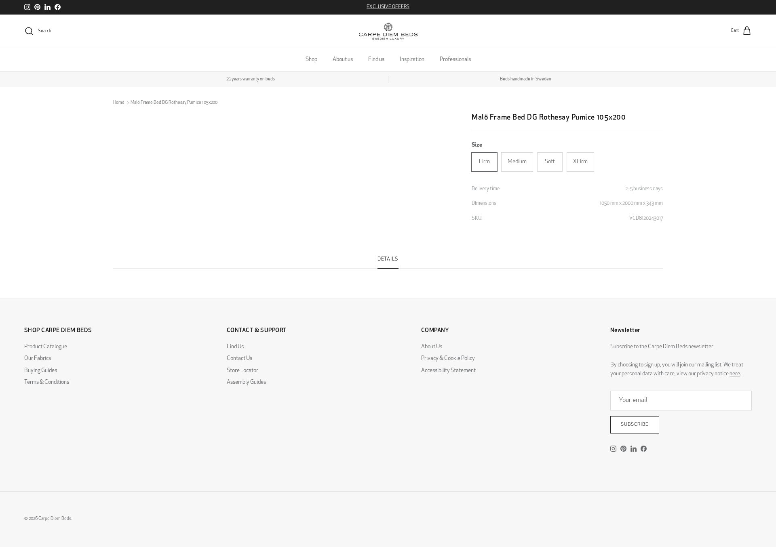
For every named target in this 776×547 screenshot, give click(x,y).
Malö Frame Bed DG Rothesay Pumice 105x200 (174, 103)
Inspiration (412, 60)
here (735, 374)
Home (118, 103)
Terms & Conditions (46, 382)
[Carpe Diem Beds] (388, 31)
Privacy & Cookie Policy (448, 359)
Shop (311, 60)
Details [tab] (388, 259)
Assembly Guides (246, 382)
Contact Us (239, 359)
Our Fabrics (37, 359)
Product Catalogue (45, 347)
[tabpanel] (388, 273)
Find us (376, 60)
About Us (431, 347)
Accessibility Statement (448, 371)
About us (343, 60)
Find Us (235, 347)
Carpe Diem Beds (54, 519)
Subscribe (635, 424)
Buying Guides (40, 371)
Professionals (455, 60)
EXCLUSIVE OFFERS (388, 6)
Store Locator (242, 371)
